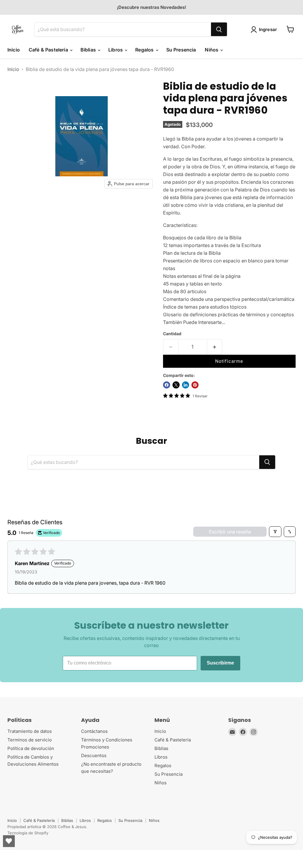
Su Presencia (181, 50)
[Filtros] (275, 531)
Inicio (13, 50)
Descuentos (94, 755)
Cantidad (172, 333)
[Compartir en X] (176, 384)
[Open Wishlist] (9, 841)
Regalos (145, 50)
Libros (116, 50)
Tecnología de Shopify (27, 832)
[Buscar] (219, 29)
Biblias (88, 50)
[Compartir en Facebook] (166, 384)
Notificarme (229, 361)
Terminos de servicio (29, 740)
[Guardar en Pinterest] (195, 384)
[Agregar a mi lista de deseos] (233, 349)
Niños (212, 50)
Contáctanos (94, 731)
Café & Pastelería (49, 50)
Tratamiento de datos (29, 731)
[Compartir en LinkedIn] (185, 384)
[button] (265, 29)
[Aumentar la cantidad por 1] (214, 347)
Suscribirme (220, 662)
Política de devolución (30, 748)
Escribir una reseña (230, 532)
